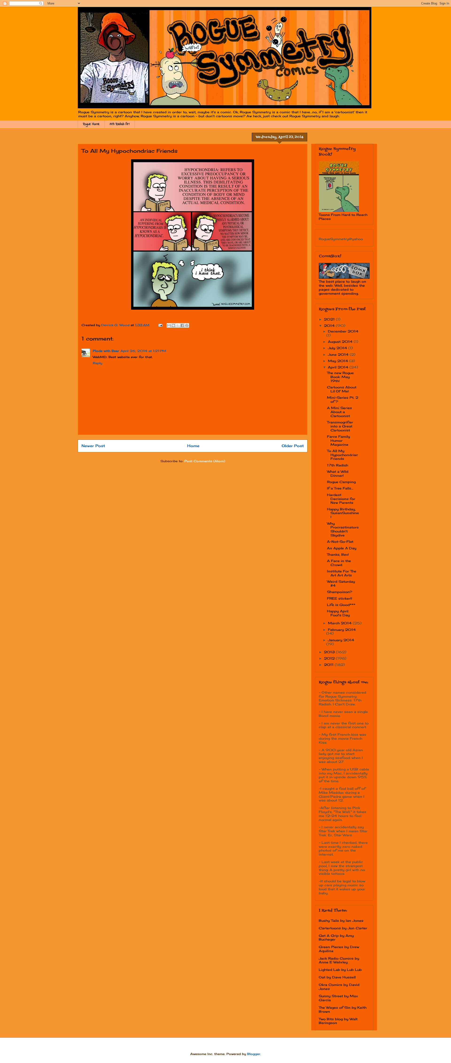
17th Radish (337, 465)
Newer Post (93, 446)
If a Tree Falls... (340, 488)
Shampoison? (339, 592)
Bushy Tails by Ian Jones (341, 920)
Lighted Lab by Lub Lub (340, 970)
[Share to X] (177, 325)
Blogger (253, 1054)
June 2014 (339, 354)
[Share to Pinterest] (186, 325)
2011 (329, 665)
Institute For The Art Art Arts (341, 573)
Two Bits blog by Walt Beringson (338, 1021)
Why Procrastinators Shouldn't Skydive (343, 529)
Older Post (293, 446)
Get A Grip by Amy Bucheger (336, 938)
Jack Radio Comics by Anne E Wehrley (339, 960)
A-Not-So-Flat (340, 541)
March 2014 (340, 623)
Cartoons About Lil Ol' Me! (341, 389)
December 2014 (343, 331)
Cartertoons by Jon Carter (343, 928)
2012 (330, 658)
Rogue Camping (341, 482)
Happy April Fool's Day (338, 613)
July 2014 (338, 348)
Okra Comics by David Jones (339, 987)
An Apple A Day (341, 548)
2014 (330, 326)
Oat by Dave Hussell (337, 977)
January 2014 (341, 640)
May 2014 (338, 361)
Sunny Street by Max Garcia (338, 998)
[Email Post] (160, 325)
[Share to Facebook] (182, 325)
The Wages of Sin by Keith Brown (342, 1009)
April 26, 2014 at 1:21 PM (143, 351)
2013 (330, 652)
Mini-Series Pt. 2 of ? (342, 399)
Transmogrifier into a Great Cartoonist (340, 426)
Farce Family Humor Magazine (338, 440)
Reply (97, 363)
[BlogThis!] (173, 325)
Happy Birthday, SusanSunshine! (343, 513)
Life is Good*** (341, 605)
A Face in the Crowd (339, 563)
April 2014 (339, 367)
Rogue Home (91, 124)
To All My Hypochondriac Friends (342, 455)
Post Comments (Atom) (204, 461)
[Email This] (169, 325)
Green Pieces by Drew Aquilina (339, 949)
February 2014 (342, 630)
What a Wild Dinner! (337, 473)
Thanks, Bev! (338, 554)
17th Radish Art (120, 124)
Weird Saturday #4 (341, 583)
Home (193, 446)
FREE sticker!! (339, 598)
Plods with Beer (106, 351)
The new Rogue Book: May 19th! (340, 377)
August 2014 (341, 342)
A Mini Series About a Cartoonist (339, 412)
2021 (330, 319)
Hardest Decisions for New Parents (341, 499)
